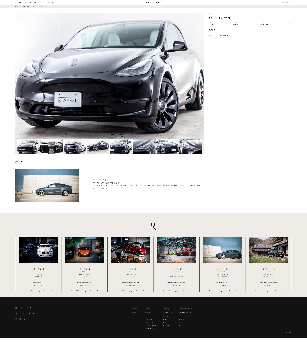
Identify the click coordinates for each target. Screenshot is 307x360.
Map (45, 290)
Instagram (283, 2)
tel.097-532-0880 (222, 285)
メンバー (165, 319)
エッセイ (134, 316)
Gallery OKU (182, 316)
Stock (31, 290)
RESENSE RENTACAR (185, 313)
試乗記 (30, 2)
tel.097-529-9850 (38, 285)
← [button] (18, 76)
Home (16, 6)
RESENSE (148, 316)
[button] (16, 146)
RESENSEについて (21, 2)
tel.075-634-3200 (130, 285)
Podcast (291, 2)
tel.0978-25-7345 (268, 285)
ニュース (134, 322)
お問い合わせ (52, 2)
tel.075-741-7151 (84, 285)
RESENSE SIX (149, 332)
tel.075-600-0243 (176, 285)
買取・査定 (43, 2)
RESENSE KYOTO (150, 319)
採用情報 (165, 316)
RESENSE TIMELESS (151, 325)
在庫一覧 (36, 2)
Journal (134, 309)
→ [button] (201, 76)
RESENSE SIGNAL (223, 35)
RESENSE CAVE (149, 322)
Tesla (28, 6)
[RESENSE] (153, 2)
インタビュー (135, 319)
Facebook (287, 2)
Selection (22, 6)
